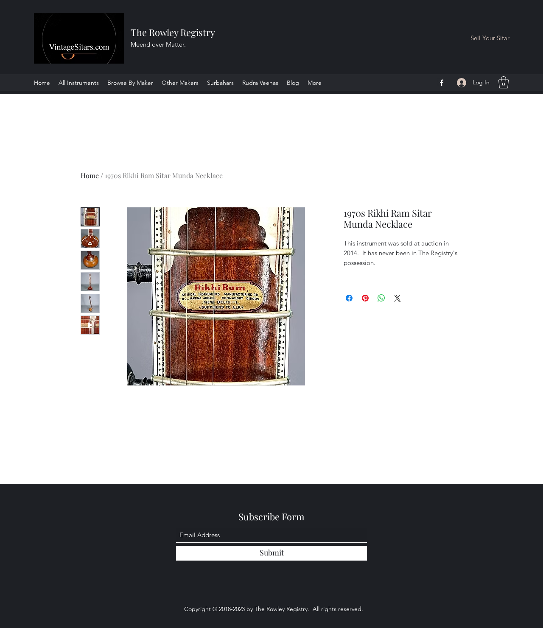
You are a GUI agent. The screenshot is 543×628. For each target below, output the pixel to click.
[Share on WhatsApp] (381, 298)
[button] (503, 82)
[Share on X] (397, 298)
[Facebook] (441, 82)
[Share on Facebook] (349, 298)
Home (90, 175)
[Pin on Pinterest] (365, 298)
